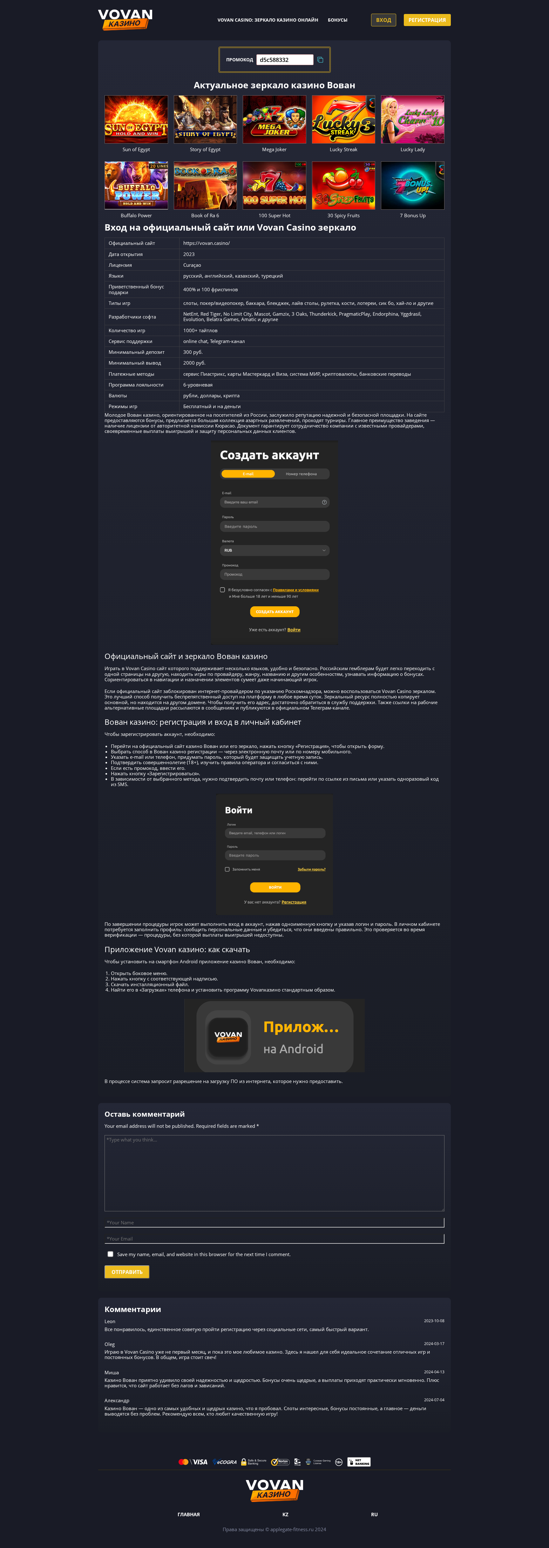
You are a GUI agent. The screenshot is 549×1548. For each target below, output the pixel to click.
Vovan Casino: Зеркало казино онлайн (268, 20)
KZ (285, 1514)
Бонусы (338, 20)
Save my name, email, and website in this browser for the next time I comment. (204, 1254)
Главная (189, 1514)
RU (374, 1514)
